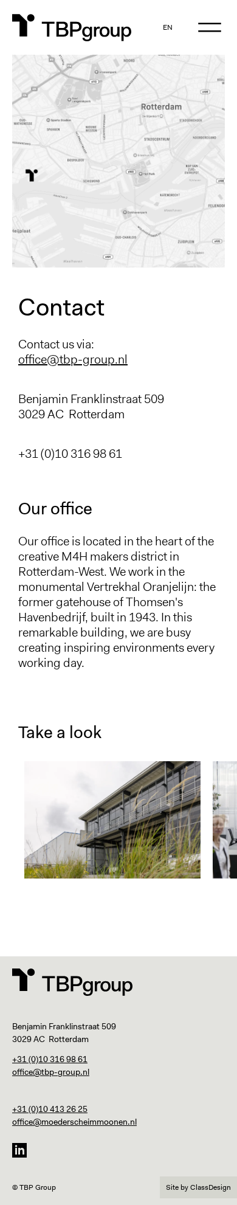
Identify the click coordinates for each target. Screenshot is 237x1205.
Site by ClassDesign (198, 1187)
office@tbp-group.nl (73, 359)
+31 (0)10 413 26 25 (50, 1108)
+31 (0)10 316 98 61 (50, 1059)
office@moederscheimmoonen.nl (74, 1121)
